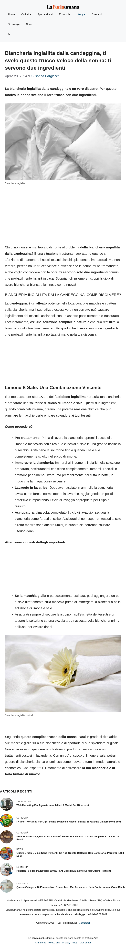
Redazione (54, 942)
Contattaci (84, 922)
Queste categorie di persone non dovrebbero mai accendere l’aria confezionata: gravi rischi (70, 887)
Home (11, 14)
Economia (64, 14)
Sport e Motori (44, 14)
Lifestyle (80, 14)
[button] (9, 34)
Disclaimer (85, 942)
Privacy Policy (69, 942)
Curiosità (26, 14)
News (29, 24)
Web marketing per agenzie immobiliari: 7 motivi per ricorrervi (52, 805)
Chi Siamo (40, 942)
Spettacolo (97, 14)
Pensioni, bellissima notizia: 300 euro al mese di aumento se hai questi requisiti (63, 870)
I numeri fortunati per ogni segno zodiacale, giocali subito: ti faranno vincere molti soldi (68, 821)
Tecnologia (14, 24)
